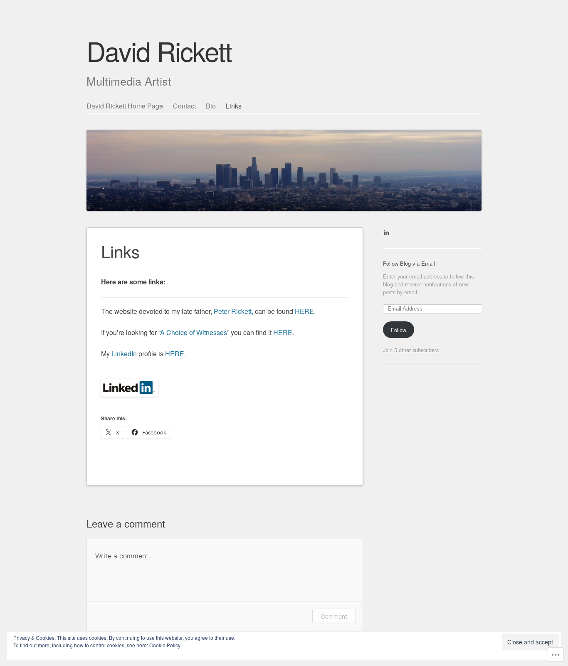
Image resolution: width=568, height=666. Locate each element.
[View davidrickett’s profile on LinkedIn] (386, 232)
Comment (334, 616)
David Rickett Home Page (124, 106)
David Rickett (159, 50)
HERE (304, 311)
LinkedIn (124, 353)
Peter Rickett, (234, 311)
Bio (211, 106)
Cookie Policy (164, 645)
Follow (398, 330)
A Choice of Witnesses (193, 332)
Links (234, 106)
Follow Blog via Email (409, 263)
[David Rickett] (284, 155)
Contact (184, 106)
